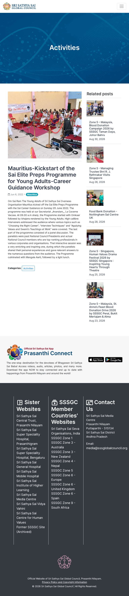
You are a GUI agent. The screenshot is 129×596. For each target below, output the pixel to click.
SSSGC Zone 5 (62, 470)
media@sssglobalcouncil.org (106, 448)
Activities (28, 268)
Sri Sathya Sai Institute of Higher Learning (29, 485)
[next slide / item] (79, 125)
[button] (30, 155)
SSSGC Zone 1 (62, 438)
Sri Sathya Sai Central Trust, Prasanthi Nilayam (29, 420)
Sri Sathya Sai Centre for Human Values (29, 517)
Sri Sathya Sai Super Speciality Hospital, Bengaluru (30, 452)
